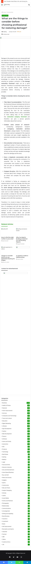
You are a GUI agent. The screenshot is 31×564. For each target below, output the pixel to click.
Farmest (4, 534)
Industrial (4, 531)
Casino (4, 495)
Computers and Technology (9, 415)
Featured (4, 408)
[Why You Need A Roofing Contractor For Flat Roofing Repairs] (23, 232)
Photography (5, 503)
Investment (5, 521)
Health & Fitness (6, 405)
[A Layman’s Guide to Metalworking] (23, 250)
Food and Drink (6, 464)
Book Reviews (5, 516)
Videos (4, 539)
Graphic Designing (7, 490)
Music (3, 523)
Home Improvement (7, 410)
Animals (4, 493)
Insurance (4, 518)
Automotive (5, 444)
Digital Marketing (6, 423)
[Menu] (2, 5)
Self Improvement (6, 526)
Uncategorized (6, 511)
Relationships (5, 505)
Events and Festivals (7, 500)
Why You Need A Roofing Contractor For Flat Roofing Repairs (22, 240)
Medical (4, 459)
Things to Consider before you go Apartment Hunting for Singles (8, 258)
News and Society (7, 477)
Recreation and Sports (8, 529)
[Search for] (29, 5)
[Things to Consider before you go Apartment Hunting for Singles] (8, 250)
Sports (4, 482)
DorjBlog (5, 31)
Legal (3, 462)
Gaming (4, 457)
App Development (6, 428)
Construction (10, 12)
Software (4, 438)
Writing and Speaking (7, 513)
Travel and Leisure (7, 418)
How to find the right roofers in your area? (7, 238)
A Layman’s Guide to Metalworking (22, 256)
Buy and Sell (5, 475)
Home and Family (6, 441)
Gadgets (4, 480)
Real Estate (5, 454)
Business (4, 402)
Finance (4, 436)
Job (3, 544)
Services (4, 413)
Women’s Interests (7, 467)
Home (4, 12)
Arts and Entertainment (8, 469)
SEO (3, 446)
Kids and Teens (6, 487)
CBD (3, 536)
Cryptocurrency (6, 542)
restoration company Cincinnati (17, 117)
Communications (6, 508)
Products (4, 449)
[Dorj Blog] (7, 4)
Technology (5, 451)
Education (4, 420)
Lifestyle (4, 426)
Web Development (7, 433)
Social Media (5, 498)
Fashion (4, 431)
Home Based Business (8, 472)
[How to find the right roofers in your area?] (8, 232)
